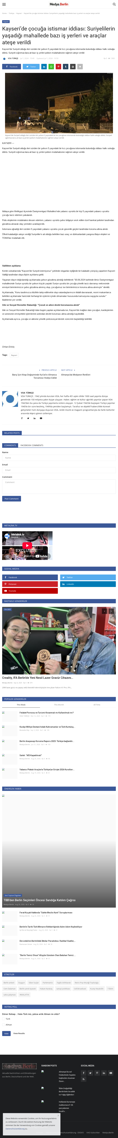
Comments (10, 445)
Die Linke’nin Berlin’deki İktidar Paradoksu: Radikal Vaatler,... (48, 941)
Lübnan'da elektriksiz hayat (19, 677)
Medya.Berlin (25, 744)
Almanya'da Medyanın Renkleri (75, 374)
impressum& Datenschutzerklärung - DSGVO (65, 1132)
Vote (6, 1033)
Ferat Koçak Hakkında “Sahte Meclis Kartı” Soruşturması (46, 912)
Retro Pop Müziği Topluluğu (87, 982)
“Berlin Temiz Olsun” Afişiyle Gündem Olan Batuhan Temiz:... (48, 955)
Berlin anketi (9, 982)
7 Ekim (110, 988)
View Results (19, 1033)
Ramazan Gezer (26, 944)
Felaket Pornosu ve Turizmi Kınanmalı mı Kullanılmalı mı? (47, 713)
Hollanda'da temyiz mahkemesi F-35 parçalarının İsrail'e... (67, 1106)
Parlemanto (48, 982)
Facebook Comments (32, 445)
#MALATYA (24, 994)
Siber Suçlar (34, 982)
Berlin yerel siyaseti (28, 988)
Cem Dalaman (10, 988)
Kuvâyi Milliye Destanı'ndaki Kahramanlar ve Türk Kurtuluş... (47, 727)
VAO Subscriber (93, 1132)
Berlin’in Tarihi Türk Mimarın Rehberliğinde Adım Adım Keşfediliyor (51, 927)
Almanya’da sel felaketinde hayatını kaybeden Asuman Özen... (67, 1076)
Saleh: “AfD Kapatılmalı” (31, 755)
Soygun (21, 982)
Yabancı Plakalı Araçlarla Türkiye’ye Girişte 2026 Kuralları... (47, 769)
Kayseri (19, 13)
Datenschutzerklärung (15, 1128)
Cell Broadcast (80, 988)
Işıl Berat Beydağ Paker (29, 930)
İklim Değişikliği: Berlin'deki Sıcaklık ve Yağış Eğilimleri (67, 1091)
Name (5, 452)
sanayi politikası (63, 988)
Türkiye (11, 13)
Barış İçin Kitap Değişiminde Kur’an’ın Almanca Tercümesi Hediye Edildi (34, 376)
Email (5, 464)
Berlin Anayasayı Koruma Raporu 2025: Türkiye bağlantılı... (47, 741)
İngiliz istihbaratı (64, 982)
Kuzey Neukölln (96, 988)
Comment (7, 477)
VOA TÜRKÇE (13, 58)
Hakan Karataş (46, 988)
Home (4, 13)
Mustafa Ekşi (24, 730)
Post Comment (12, 498)
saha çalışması (10, 994)
